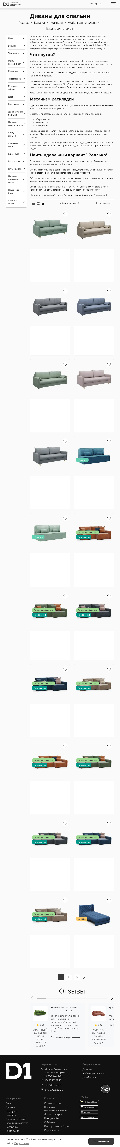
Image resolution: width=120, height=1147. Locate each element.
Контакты (11, 1115)
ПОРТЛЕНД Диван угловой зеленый (46, 635)
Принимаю (101, 1141)
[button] (32, 998)
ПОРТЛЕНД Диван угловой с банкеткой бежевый (92, 710)
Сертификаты (51, 1130)
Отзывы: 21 (97, 265)
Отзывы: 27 (97, 419)
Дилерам (87, 1069)
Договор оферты (53, 1114)
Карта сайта (12, 1131)
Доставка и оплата (16, 1119)
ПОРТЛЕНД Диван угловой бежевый (46, 939)
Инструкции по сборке (56, 1126)
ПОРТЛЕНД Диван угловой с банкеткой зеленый (92, 787)
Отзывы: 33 (54, 878)
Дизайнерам (89, 1077)
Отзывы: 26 (54, 569)
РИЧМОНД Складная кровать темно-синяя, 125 (92, 941)
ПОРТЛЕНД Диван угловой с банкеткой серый (47, 864)
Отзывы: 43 (53, 342)
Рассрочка (12, 1127)
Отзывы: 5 (97, 569)
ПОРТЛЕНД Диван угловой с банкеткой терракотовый (47, 787)
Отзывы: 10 (53, 951)
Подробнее (21, 1143)
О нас (9, 1103)
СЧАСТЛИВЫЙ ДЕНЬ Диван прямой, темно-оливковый (40, 1036)
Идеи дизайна (51, 1118)
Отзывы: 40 (54, 269)
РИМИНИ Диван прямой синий (88, 330)
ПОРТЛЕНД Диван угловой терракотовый (93, 557)
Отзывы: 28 (97, 724)
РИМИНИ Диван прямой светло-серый (49, 330)
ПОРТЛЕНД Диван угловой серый (90, 635)
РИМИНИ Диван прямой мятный (44, 403)
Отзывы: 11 (97, 955)
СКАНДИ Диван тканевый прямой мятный (45, 255)
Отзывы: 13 (97, 647)
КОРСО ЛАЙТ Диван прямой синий (91, 480)
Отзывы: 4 (53, 720)
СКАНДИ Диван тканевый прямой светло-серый (45, 482)
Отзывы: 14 (53, 647)
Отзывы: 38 (54, 496)
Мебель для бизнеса (93, 1073)
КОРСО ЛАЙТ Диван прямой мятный (47, 557)
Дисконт (10, 1107)
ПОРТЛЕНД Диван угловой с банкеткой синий (92, 864)
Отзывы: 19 (97, 342)
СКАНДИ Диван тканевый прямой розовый (89, 405)
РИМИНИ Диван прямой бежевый (89, 253)
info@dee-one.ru (53, 1085)
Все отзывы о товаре (61, 1037)
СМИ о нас (50, 1122)
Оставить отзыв (52, 1103)
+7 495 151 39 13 (53, 1080)
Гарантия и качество (17, 1123)
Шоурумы (11, 1111)
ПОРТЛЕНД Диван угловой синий (46, 708)
